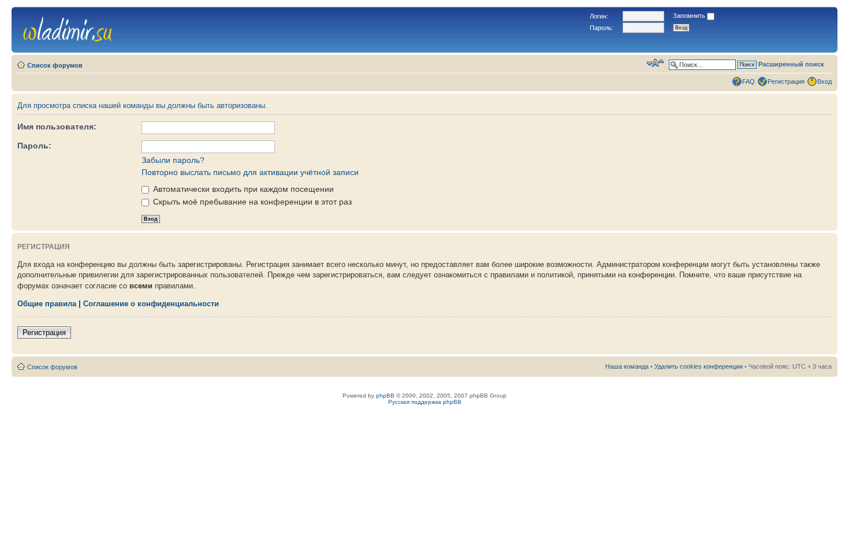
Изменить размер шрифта (655, 63)
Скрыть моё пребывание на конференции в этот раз (251, 201)
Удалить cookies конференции (698, 366)
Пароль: (34, 145)
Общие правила (46, 303)
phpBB (385, 395)
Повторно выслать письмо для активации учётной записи (250, 172)
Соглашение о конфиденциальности (151, 303)
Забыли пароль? (173, 160)
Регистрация (786, 81)
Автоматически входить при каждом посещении (242, 189)
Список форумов (55, 65)
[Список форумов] (67, 28)
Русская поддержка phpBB (424, 402)
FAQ (748, 81)
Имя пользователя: (56, 126)
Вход (824, 81)
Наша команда (627, 366)
